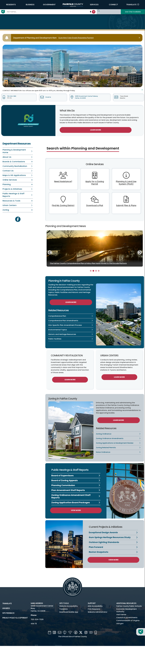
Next (139, 252)
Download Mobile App (68, 612)
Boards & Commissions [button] (14, 161)
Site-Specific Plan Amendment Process (65, 325)
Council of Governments (126, 617)
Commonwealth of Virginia (127, 620)
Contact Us (8, 170)
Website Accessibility (68, 606)
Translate (7, 603)
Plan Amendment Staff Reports (68, 490)
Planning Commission (63, 485)
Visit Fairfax (121, 614)
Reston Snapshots (98, 552)
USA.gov (119, 623)
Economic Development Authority (126, 610)
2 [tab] (93, 271)
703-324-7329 (37, 619)
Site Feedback (8, 613)
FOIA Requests (94, 609)
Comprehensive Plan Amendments (63, 320)
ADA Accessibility (95, 606)
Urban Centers (9, 205)
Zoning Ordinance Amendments (109, 438)
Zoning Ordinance (103, 434)
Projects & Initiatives (12, 189)
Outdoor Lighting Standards (104, 542)
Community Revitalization (15, 166)
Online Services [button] (10, 180)
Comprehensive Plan (57, 316)
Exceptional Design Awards (103, 532)
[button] (10, 4)
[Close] (139, 37)
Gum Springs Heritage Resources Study (110, 537)
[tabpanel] (95, 248)
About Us (7, 157)
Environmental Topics (57, 329)
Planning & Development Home (14, 151)
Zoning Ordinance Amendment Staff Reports (71, 496)
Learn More (95, 130)
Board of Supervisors (62, 475)
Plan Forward (96, 547)
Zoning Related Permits (106, 447)
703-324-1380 (11, 96)
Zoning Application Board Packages (70, 502)
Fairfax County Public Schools (129, 606)
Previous (50, 252)
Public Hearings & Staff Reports (13, 194)
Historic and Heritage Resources (62, 334)
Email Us (48, 97)
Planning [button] (7, 184)
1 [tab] (90, 271)
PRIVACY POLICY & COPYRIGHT (15, 618)
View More (76, 510)
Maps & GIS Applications (14, 175)
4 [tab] (98, 271)
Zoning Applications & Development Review (114, 443)
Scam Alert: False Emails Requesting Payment (76, 38)
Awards (6, 608)
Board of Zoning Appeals (64, 480)
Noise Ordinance (103, 452)
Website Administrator (97, 612)
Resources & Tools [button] (11, 200)
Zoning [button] (6, 210)
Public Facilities (54, 339)
